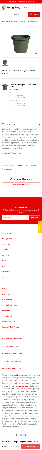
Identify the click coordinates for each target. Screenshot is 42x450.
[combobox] (21, 14)
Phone (4, 261)
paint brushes (18, 375)
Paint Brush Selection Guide (12, 339)
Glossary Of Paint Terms (10, 327)
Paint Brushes (7, 300)
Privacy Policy (7, 239)
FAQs (3, 277)
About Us (5, 250)
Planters (10, 21)
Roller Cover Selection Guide (12, 354)
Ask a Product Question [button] (21, 185)
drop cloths (28, 389)
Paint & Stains (7, 316)
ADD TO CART (30, 446)
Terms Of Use (6, 233)
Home (3, 21)
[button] (8, 165)
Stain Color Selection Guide (11, 369)
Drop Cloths (6, 311)
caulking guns (13, 381)
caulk (21, 381)
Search (36, 14)
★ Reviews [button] (40, 227)
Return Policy (6, 244)
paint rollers (28, 375)
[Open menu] (37, 7)
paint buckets (11, 378)
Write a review (7, 169)
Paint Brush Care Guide (10, 346)
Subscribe (34, 218)
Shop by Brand (7, 294)
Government (6, 271)
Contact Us (5, 255)
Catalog (4, 289)
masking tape (23, 386)
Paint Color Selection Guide (11, 361)
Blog (3, 266)
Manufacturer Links (9, 321)
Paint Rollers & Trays (9, 305)
